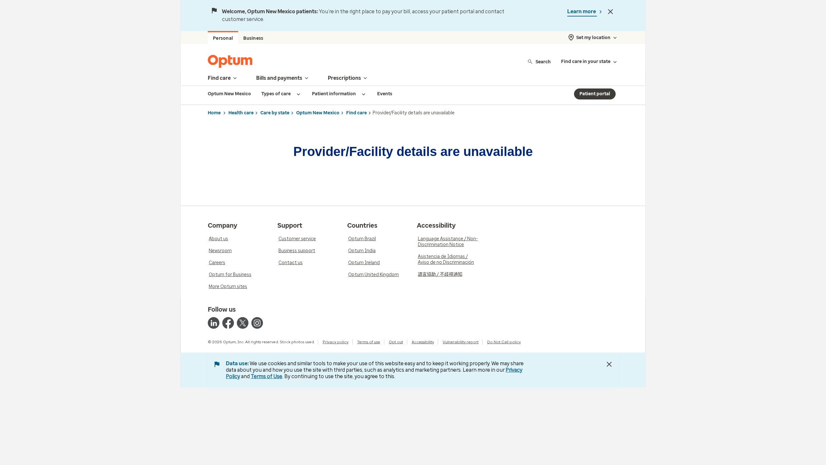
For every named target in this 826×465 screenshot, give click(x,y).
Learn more (582, 11)
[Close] (610, 12)
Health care (241, 113)
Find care (356, 113)
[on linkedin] (213, 323)
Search (543, 61)
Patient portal (594, 94)
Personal (223, 38)
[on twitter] (242, 323)
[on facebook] (228, 323)
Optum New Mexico (317, 113)
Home (214, 113)
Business (253, 38)
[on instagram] (257, 323)
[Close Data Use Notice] (609, 364)
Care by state (274, 113)
